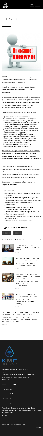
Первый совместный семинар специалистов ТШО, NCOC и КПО (28, 248)
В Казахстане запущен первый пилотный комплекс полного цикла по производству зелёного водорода (28, 299)
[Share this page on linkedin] (17, 233)
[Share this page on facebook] (6, 233)
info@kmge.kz (6, 399)
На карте (5, 416)
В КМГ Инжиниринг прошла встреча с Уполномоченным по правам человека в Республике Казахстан (28, 262)
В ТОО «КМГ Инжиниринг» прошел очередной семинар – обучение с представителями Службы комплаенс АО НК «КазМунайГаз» (27, 280)
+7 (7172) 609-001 (7, 389)
